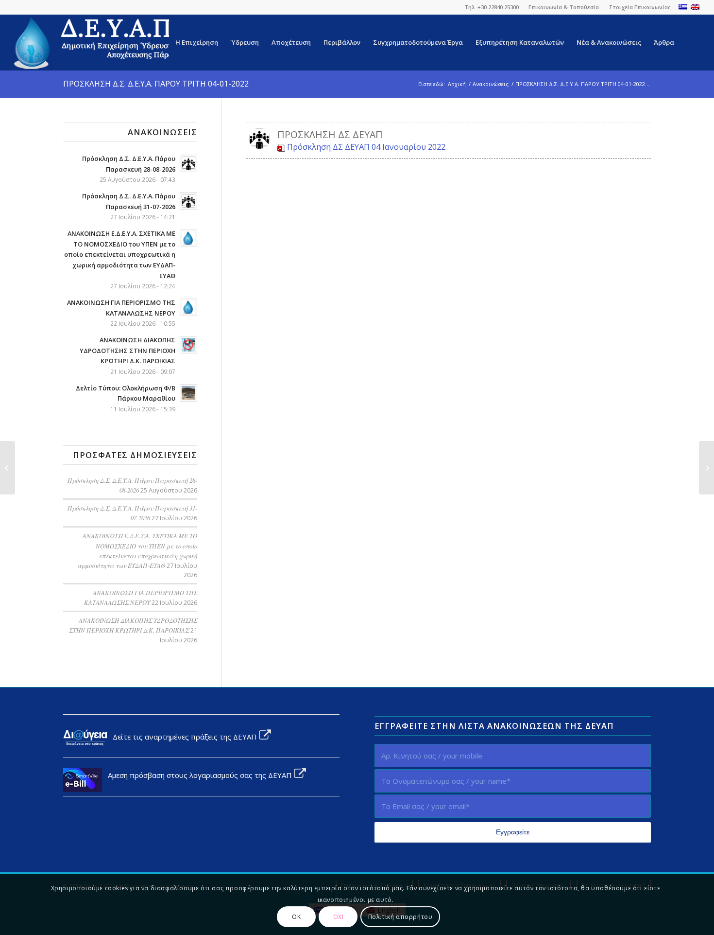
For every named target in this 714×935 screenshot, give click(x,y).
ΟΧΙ (338, 916)
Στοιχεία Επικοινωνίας (640, 7)
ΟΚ (296, 916)
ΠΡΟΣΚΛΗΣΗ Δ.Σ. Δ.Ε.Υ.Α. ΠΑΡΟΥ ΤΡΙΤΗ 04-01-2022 (156, 83)
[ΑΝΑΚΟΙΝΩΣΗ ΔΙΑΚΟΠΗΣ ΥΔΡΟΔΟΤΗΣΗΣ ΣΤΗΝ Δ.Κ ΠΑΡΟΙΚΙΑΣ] (706, 467)
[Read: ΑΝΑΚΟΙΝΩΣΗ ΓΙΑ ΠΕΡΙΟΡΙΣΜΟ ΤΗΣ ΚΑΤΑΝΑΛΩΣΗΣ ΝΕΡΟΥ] (188, 307)
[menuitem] (564, 7)
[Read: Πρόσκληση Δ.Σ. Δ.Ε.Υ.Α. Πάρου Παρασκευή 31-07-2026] (188, 201)
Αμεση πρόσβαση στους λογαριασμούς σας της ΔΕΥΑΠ (198, 775)
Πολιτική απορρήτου (400, 916)
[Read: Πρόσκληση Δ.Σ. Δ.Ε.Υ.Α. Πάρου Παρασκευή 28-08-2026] (188, 163)
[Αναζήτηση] (689, 43)
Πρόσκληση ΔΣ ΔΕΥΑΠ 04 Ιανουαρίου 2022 (366, 146)
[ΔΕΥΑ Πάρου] (96, 43)
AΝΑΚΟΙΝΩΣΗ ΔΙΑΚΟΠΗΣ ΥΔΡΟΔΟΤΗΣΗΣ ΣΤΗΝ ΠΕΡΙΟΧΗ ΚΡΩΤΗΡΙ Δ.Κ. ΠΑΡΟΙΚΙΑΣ (127, 350)
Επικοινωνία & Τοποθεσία (563, 7)
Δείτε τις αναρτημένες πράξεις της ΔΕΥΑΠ (183, 736)
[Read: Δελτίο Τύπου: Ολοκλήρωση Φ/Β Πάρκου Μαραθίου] (188, 393)
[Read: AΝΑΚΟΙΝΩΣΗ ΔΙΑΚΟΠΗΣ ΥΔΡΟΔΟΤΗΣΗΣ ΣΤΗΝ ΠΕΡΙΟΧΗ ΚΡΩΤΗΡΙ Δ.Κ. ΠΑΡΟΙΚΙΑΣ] (188, 344)
